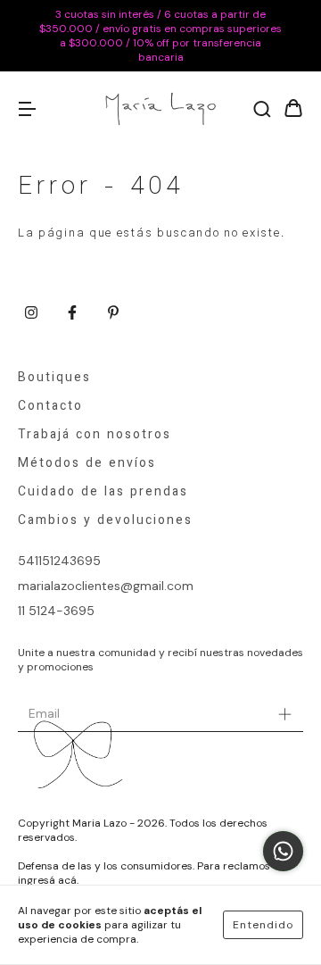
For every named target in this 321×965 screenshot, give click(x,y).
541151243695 (59, 561)
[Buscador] (262, 110)
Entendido (263, 925)
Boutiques (54, 378)
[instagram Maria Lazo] (31, 312)
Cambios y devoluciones (105, 521)
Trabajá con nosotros (94, 435)
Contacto (50, 407)
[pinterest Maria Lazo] (113, 312)
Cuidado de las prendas (103, 493)
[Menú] (27, 110)
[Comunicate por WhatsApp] (283, 851)
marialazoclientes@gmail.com (105, 586)
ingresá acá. (48, 880)
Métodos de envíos (87, 464)
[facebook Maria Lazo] (72, 312)
